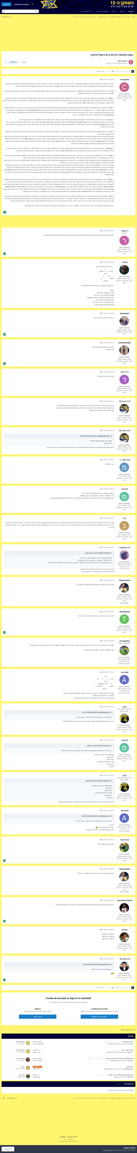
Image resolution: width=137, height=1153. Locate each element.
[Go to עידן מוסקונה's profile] (124, 555)
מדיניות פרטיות (72, 1137)
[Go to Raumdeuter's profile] (124, 588)
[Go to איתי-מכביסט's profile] (124, 409)
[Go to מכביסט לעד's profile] (124, 966)
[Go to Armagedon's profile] (124, 650)
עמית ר (22, 1067)
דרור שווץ (125, 372)
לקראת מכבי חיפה (127, 1050)
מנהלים (114, 11)
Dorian (125, 930)
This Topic (12, 11)
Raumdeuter (124, 580)
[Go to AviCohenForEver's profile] (124, 908)
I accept (7, 1149)
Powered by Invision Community (68, 1141)
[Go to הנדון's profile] (124, 718)
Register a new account (99, 1016)
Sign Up (6, 4)
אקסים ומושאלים (127, 1042)
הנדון (125, 707)
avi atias (124, 672)
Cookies (62, 1137)
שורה (129, 1044)
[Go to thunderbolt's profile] (124, 619)
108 (89, 1058)
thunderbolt (124, 612)
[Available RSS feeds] (4, 1098)
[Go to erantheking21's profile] (124, 350)
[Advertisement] (96, 36)
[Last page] (108, 71)
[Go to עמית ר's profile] (28, 1068)
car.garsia (123, 61)
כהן (124, 518)
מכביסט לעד (124, 959)
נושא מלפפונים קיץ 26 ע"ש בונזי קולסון (120, 1075)
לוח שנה (122, 11)
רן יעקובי (124, 231)
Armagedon (124, 641)
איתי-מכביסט (124, 401)
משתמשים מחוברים (102, 11)
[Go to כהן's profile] (124, 526)
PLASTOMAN (20, 1042)
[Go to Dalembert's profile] (124, 321)
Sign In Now (38, 1016)
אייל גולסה (130, 1067)
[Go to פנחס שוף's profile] (124, 847)
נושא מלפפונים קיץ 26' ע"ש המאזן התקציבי (119, 1058)
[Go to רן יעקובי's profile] (124, 240)
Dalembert (124, 313)
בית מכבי (117, 1077)
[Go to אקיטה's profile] (124, 270)
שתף (23, 62)
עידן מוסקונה (124, 547)
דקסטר (129, 1052)
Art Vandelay (20, 1058)
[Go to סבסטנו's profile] (124, 496)
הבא (113, 71)
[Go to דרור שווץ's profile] (124, 379)
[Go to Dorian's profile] (124, 937)
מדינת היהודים (110, 63)
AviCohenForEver (124, 900)
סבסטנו (124, 489)
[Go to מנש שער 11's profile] (124, 467)
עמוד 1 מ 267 (100, 71)
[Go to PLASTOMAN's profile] (28, 1043)
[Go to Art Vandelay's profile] (28, 1059)
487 (106, 1042)
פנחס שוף (124, 840)
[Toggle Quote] (111, 436)
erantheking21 (124, 343)
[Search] (4, 11)
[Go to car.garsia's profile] (131, 62)
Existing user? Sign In (21, 4)
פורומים (131, 11)
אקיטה (125, 262)
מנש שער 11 (124, 460)
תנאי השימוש (106, 1150)
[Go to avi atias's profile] (124, 680)
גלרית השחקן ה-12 (86, 11)
